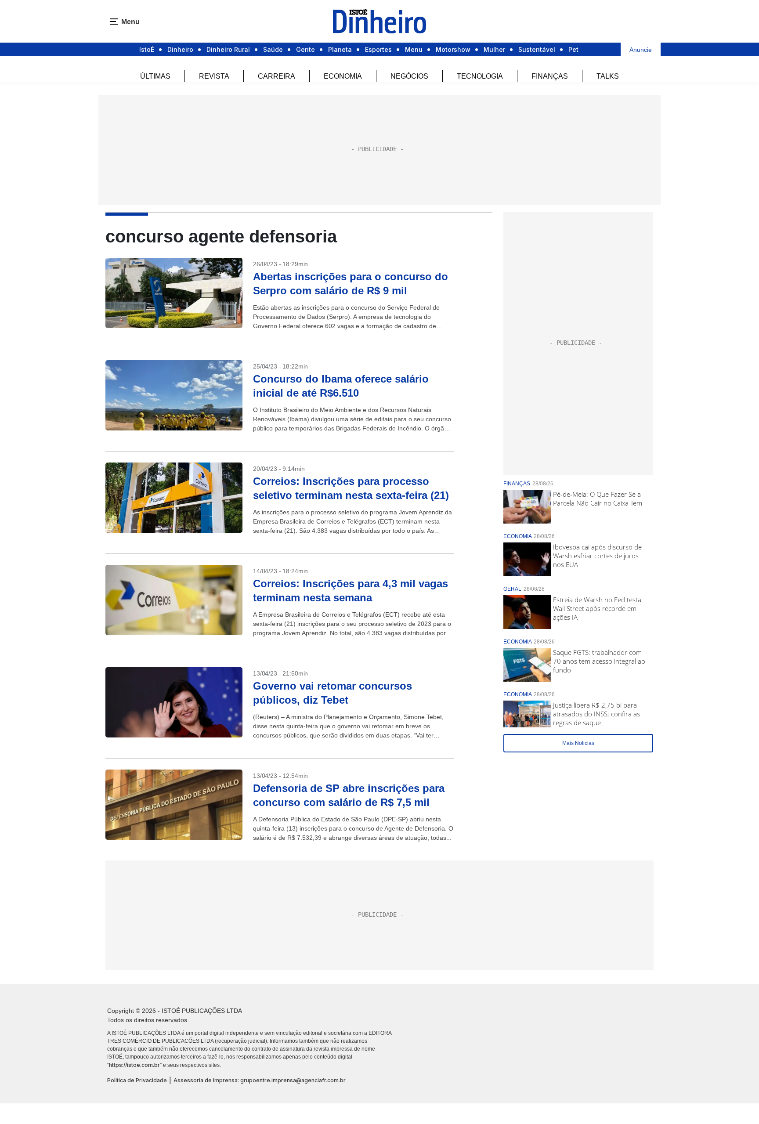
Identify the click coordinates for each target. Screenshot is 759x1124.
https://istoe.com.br (134, 1065)
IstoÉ (146, 49)
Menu (414, 49)
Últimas (155, 76)
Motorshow (453, 49)
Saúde (273, 49)
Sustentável (536, 49)
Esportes (378, 49)
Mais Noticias (578, 743)
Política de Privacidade (137, 1080)
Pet (573, 49)
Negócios (409, 76)
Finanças (549, 76)
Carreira (276, 76)
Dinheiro (180, 49)
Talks (607, 76)
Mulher (494, 49)
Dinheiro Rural (228, 49)
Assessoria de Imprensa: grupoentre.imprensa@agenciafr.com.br (259, 1080)
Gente (305, 49)
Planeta (340, 49)
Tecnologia (480, 76)
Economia (343, 76)
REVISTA (214, 76)
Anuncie (640, 49)
